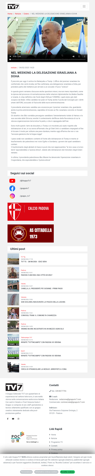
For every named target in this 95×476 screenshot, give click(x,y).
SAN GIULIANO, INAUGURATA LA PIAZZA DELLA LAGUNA (43, 302)
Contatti (54, 446)
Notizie (18, 14)
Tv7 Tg (23, 257)
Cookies (54, 453)
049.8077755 (60, 391)
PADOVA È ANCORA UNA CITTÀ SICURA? (36, 275)
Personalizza (26, 472)
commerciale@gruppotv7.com (73, 402)
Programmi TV (57, 442)
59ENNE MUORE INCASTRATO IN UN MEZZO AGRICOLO (42, 329)
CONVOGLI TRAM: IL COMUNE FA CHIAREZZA (38, 315)
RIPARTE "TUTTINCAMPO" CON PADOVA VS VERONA (41, 342)
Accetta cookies (67, 472)
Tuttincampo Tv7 (26, 337)
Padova (23, 270)
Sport (23, 351)
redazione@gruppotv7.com (70, 399)
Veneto (23, 284)
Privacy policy (56, 449)
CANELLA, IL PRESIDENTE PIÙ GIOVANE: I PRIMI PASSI (42, 289)
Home (10, 14)
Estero (26, 14)
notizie (14, 68)
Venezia (23, 297)
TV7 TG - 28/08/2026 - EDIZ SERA (34, 262)
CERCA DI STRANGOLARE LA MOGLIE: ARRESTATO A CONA (43, 369)
